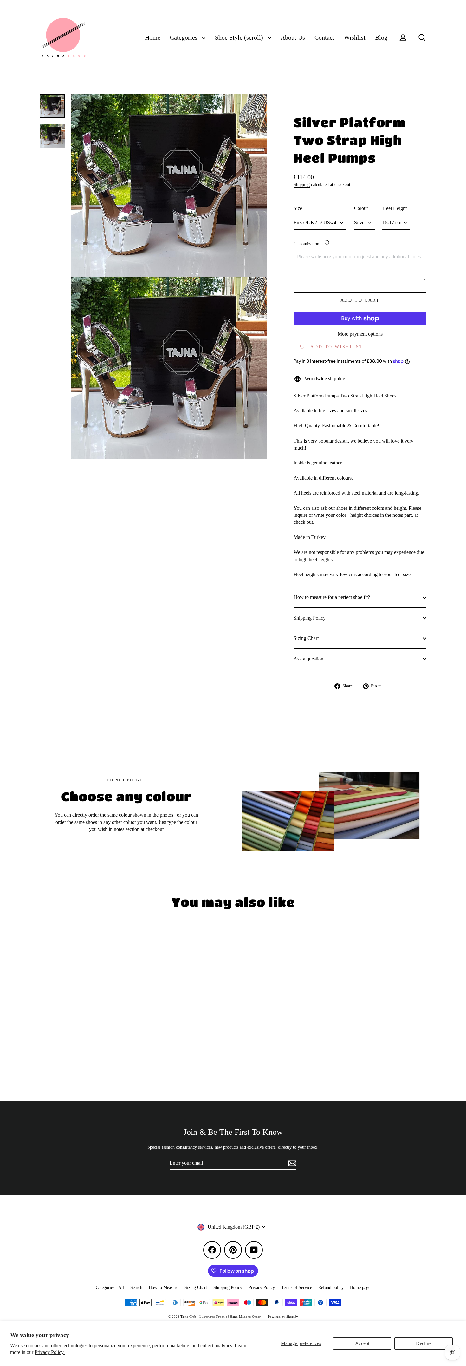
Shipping (302, 184)
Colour (361, 208)
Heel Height (394, 208)
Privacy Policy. (50, 1352)
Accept (362, 1343)
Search (136, 1287)
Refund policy (331, 1287)
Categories (184, 37)
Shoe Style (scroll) (240, 37)
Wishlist (355, 37)
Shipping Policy (310, 618)
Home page (360, 1287)
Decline (423, 1343)
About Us (293, 37)
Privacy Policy (262, 1287)
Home (152, 37)
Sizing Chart (306, 638)
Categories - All (110, 1287)
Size (298, 208)
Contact (324, 37)
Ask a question (308, 658)
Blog (381, 37)
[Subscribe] (291, 1163)
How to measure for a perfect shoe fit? (332, 597)
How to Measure (163, 1287)
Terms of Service (296, 1287)
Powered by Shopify (283, 1316)
